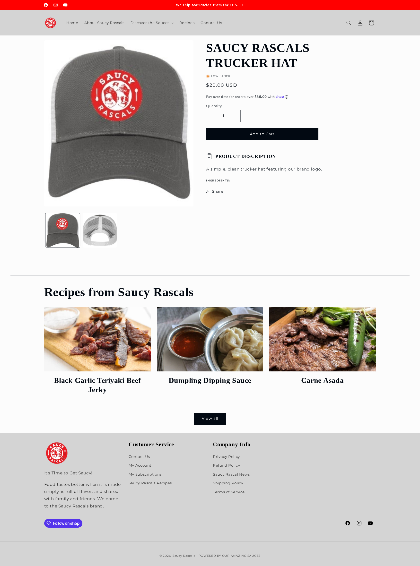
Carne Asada (322, 380)
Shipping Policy (228, 483)
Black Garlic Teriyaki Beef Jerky (97, 385)
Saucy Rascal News (231, 474)
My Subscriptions (145, 474)
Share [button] (217, 191)
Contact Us (139, 457)
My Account (140, 465)
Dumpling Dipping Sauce (210, 380)
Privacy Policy (226, 457)
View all (210, 418)
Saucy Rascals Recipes (150, 483)
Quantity (214, 106)
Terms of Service (229, 492)
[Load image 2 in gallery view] (100, 230)
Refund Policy (226, 465)
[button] (151, 22)
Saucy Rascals (184, 555)
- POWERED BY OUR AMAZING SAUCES (228, 555)
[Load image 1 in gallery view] (62, 230)
